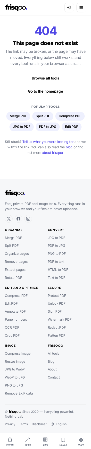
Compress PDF (70, 116)
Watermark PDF (60, 319)
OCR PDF (12, 327)
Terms (23, 424)
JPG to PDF (21, 127)
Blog (51, 361)
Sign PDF (55, 311)
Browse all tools (45, 78)
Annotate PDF (15, 311)
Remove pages (16, 262)
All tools (53, 353)
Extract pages (15, 270)
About (52, 369)
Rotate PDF (13, 278)
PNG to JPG (14, 385)
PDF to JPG (47, 127)
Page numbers (16, 319)
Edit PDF (71, 127)
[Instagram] (28, 219)
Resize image (15, 361)
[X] (9, 219)
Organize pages (17, 253)
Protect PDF (57, 296)
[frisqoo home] (16, 7)
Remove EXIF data (19, 393)
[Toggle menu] (81, 7)
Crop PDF (12, 335)
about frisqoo (52, 152)
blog (69, 147)
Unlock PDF (57, 303)
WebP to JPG (15, 377)
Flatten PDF (56, 335)
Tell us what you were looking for (48, 142)
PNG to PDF (57, 253)
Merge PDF (18, 116)
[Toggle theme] (69, 7)
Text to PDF (56, 278)
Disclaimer (39, 424)
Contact (54, 377)
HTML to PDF (58, 270)
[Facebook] (18, 219)
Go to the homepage (45, 91)
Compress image (18, 353)
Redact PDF (57, 327)
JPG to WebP (15, 369)
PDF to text (56, 262)
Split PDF (43, 116)
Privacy (10, 424)
